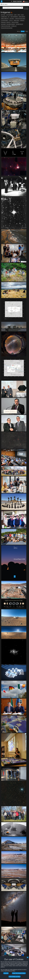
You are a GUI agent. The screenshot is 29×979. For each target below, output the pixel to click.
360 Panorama (9, 14)
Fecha (26, 31)
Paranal (22, 20)
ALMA (15, 14)
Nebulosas (16, 20)
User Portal (19, 1)
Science (14, 1)
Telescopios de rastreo (6, 28)
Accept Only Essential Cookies (19, 973)
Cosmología (4, 16)
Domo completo (4, 18)
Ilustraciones (4, 20)
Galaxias (12, 18)
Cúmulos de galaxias (20, 18)
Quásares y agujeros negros (8, 24)
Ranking (22, 31)
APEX (19, 14)
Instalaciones (15, 22)
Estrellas (14, 26)
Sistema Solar (19, 24)
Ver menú (4, 4)
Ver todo (3, 14)
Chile (22, 14)
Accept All (6, 973)
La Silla (11, 20)
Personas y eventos (5, 22)
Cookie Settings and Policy (14, 976)
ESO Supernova (14, 16)
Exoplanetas (22, 16)
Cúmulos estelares (5, 26)
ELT (8, 16)
